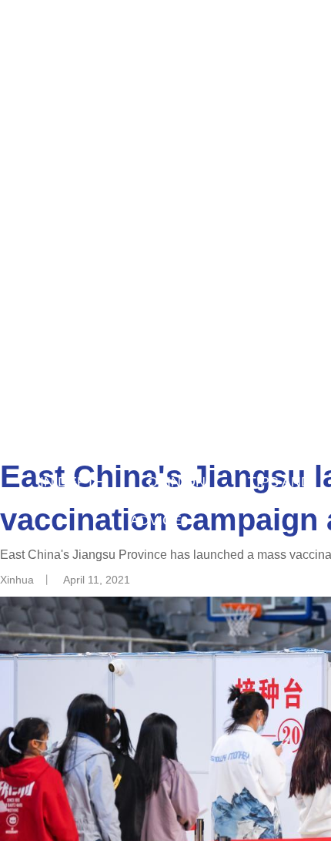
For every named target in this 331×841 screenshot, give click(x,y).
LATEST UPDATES (208, 404)
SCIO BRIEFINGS (238, 443)
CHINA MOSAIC (88, 443)
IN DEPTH (72, 481)
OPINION (176, 481)
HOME (84, 404)
